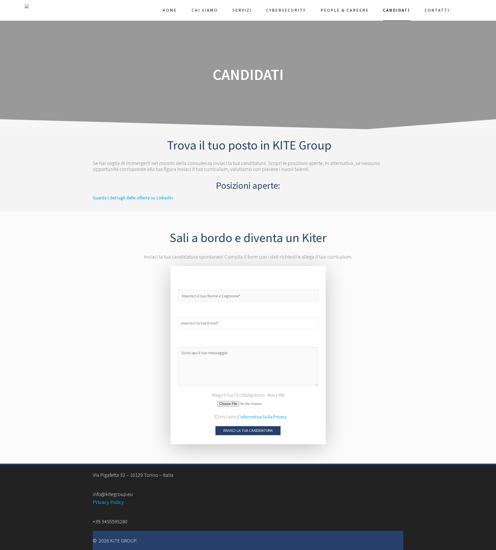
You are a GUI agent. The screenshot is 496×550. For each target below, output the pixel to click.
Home (169, 10)
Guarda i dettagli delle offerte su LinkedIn (133, 198)
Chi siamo (205, 10)
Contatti (437, 10)
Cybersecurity (286, 10)
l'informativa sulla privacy (261, 417)
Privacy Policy (108, 502)
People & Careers (345, 10)
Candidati (396, 10)
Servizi (242, 10)
